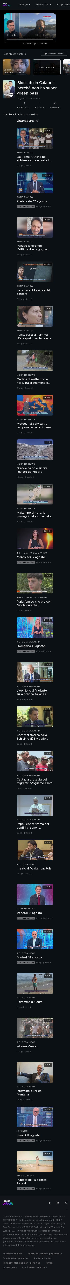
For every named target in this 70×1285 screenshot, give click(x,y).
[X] (65, 1202)
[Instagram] (57, 1202)
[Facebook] (49, 1202)
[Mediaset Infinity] (6, 5)
